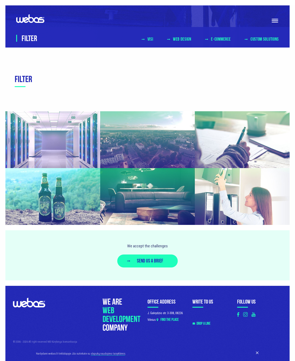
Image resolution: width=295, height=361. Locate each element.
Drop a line (204, 323)
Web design (182, 39)
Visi (150, 39)
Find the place (169, 319)
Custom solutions (265, 39)
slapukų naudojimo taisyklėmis (108, 353)
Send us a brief (150, 261)
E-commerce (221, 39)
